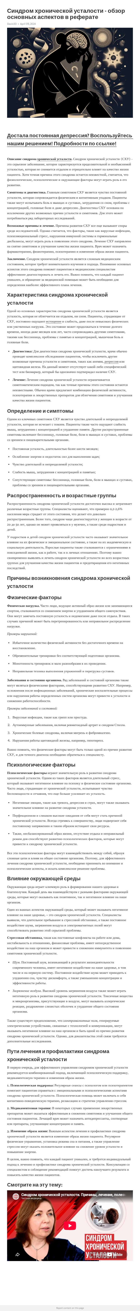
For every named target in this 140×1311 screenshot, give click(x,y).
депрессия (111, 361)
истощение (53, 321)
